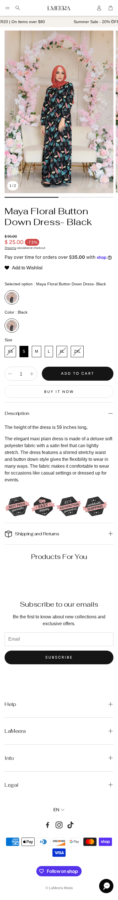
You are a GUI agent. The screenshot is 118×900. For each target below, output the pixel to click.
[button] (7, 8)
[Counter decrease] (10, 374)
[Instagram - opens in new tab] (59, 825)
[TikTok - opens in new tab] (70, 825)
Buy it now (59, 392)
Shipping (10, 248)
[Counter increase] (32, 374)
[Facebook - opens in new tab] (47, 825)
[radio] (12, 297)
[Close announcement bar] (112, 20)
